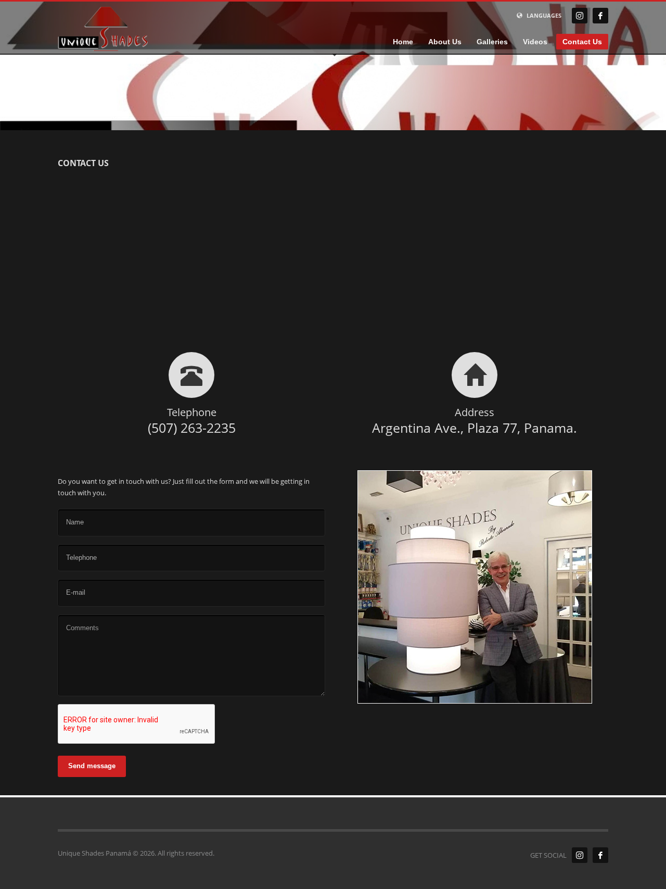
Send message (92, 766)
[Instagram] (579, 15)
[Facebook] (600, 15)
